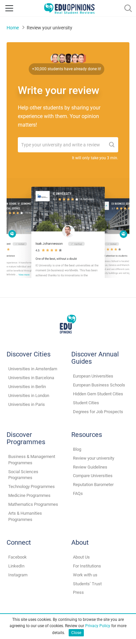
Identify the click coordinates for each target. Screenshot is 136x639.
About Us (81, 557)
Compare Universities (93, 475)
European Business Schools (99, 384)
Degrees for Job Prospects (98, 411)
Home (13, 27)
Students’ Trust (87, 583)
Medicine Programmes (29, 495)
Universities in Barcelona (31, 377)
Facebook (17, 557)
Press (78, 592)
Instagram (17, 574)
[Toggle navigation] (9, 8)
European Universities (93, 376)
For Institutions (87, 565)
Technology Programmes (31, 486)
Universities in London (28, 395)
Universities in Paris (26, 404)
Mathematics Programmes (33, 504)
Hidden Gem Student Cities (98, 393)
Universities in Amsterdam (32, 368)
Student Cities (86, 402)
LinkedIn (16, 565)
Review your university (93, 458)
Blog (77, 449)
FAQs (78, 493)
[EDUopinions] (69, 8)
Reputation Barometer (93, 484)
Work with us (85, 574)
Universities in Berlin (27, 386)
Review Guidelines (90, 467)
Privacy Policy (97, 626)
